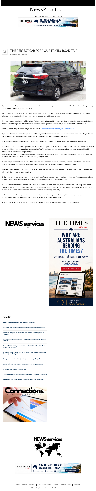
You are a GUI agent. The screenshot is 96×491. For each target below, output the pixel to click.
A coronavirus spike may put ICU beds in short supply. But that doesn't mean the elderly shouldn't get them (24, 353)
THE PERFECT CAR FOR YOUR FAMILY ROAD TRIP (43, 51)
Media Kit (77, 485)
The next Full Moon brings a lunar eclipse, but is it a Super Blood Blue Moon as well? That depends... (24, 346)
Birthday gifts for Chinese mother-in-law (14, 369)
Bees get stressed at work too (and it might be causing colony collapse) (23, 359)
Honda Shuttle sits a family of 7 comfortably (57, 129)
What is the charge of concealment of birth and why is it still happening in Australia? (23, 333)
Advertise (32, 485)
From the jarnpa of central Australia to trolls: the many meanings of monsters (25, 374)
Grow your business (44, 485)
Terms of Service (65, 485)
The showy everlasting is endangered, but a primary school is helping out (24, 327)
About (18, 485)
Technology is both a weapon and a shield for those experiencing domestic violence (24, 340)
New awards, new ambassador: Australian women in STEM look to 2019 (23, 379)
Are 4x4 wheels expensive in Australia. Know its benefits (19, 322)
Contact (55, 485)
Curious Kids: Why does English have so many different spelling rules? (23, 364)
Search (24, 485)
